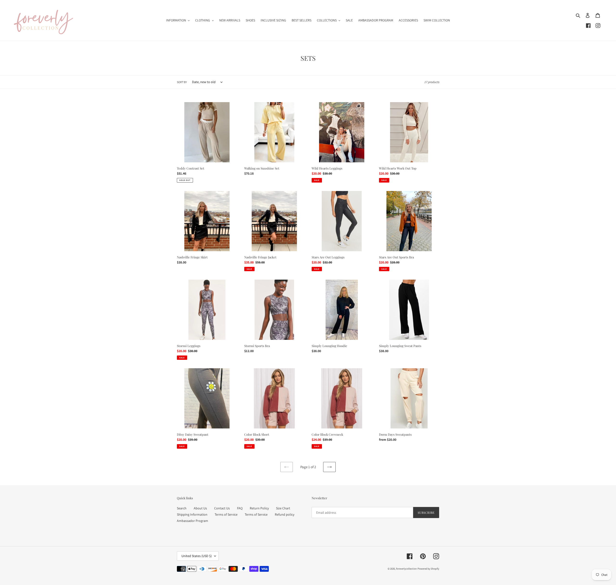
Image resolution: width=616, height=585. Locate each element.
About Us (200, 508)
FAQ (240, 508)
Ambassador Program (192, 521)
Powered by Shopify (428, 568)
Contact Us (222, 508)
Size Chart (283, 508)
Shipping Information (192, 514)
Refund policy (284, 514)
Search (181, 508)
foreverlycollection (406, 568)
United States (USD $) (196, 556)
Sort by (182, 82)
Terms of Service (226, 514)
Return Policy (259, 508)
